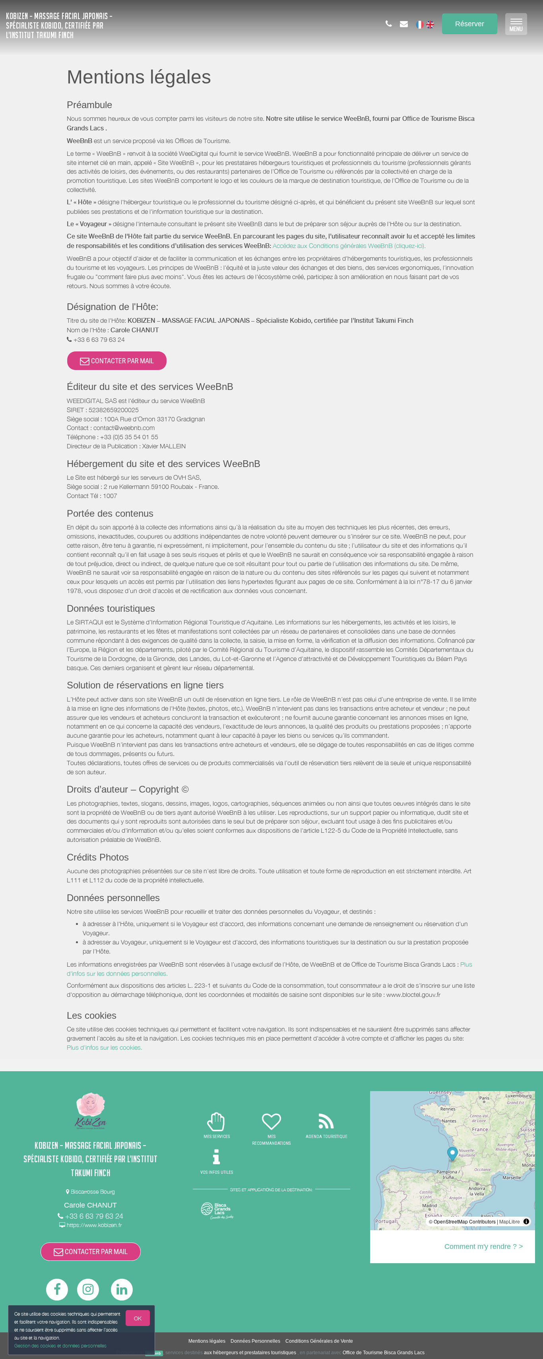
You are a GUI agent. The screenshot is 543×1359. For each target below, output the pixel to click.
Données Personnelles (255, 1341)
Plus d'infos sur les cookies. (104, 1047)
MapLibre (509, 1221)
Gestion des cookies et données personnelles (60, 1346)
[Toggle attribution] (526, 1221)
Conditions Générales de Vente (319, 1341)
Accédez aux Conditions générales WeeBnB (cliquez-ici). (349, 245)
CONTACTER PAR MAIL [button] (121, 361)
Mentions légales (206, 1341)
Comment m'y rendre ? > (483, 1246)
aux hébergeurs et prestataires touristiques (250, 1352)
